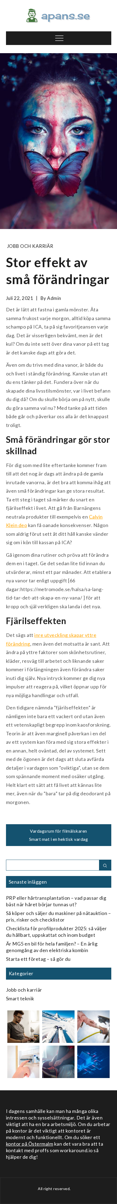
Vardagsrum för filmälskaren (58, 830)
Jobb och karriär (30, 246)
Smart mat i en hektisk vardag (58, 839)
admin (54, 298)
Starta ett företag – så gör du (38, 959)
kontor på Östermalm (29, 1144)
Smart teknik (20, 998)
